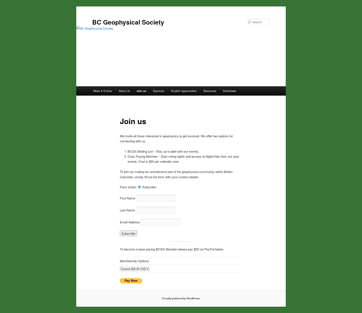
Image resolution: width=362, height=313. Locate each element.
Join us (141, 91)
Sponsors (158, 91)
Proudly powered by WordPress (181, 298)
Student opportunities (184, 91)
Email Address (130, 222)
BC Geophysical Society (128, 21)
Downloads (229, 91)
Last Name (127, 210)
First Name (127, 198)
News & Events (102, 91)
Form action (128, 187)
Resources (209, 91)
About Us (124, 91)
